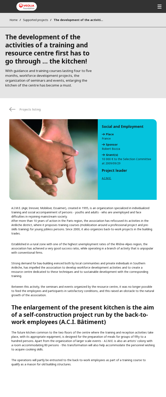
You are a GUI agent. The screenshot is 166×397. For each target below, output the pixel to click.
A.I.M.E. (106, 178)
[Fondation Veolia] (26, 6)
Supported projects (35, 20)
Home (14, 20)
